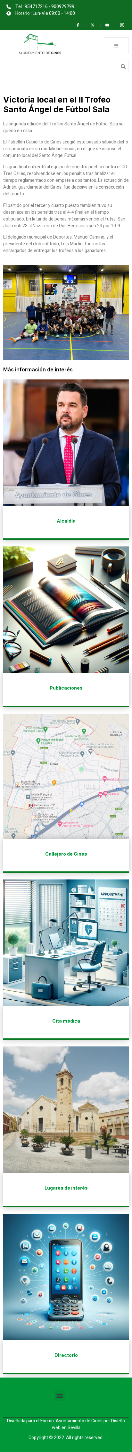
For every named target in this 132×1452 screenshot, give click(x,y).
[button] (59, 1395)
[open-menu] (116, 45)
